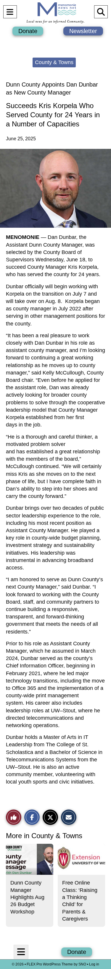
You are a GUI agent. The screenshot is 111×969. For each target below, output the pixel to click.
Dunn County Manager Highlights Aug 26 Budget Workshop (27, 897)
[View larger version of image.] (55, 188)
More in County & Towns (44, 836)
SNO (82, 964)
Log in (94, 964)
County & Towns (54, 62)
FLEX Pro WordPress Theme (50, 964)
